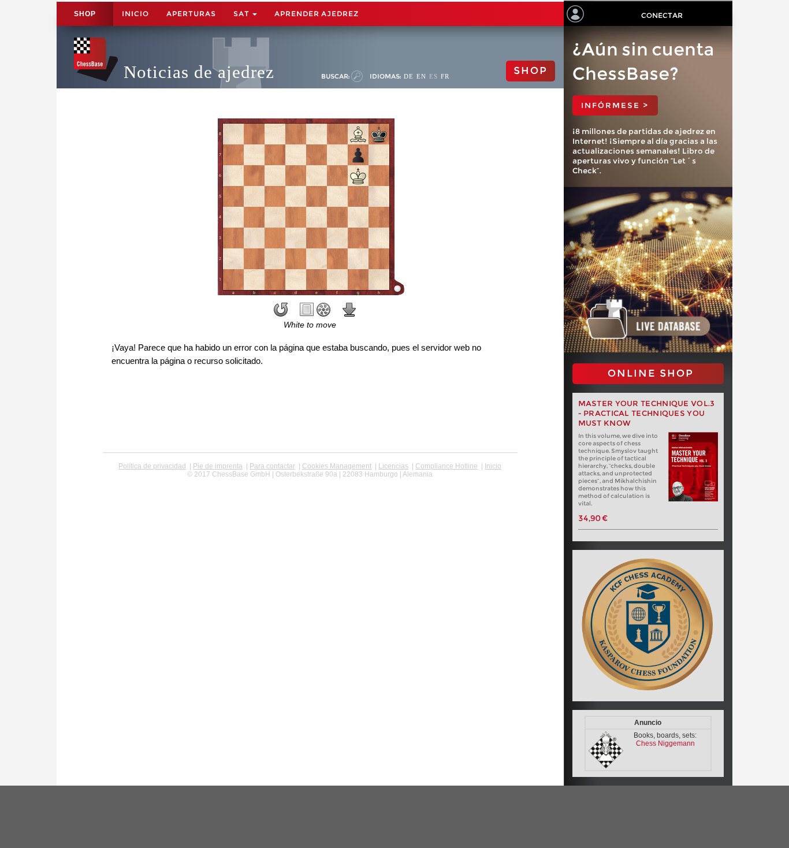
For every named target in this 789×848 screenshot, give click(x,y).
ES (433, 76)
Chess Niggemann (665, 743)
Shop (85, 14)
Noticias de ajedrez (199, 72)
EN (421, 76)
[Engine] (323, 310)
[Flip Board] (281, 310)
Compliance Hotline (446, 466)
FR (445, 76)
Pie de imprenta (218, 466)
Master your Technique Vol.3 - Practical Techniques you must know (646, 413)
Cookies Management (336, 466)
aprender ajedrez (316, 13)
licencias (393, 466)
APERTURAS (191, 13)
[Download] (349, 310)
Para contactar (272, 466)
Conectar (662, 15)
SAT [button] (242, 13)
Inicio (135, 13)
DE (409, 76)
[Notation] (307, 310)
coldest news (309, 482)
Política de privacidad (152, 466)
